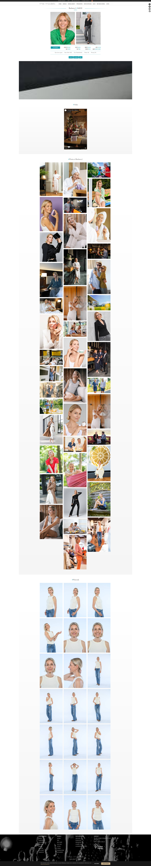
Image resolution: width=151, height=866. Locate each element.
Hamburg (41, 840)
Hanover (41, 848)
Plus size (59, 844)
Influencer (60, 852)
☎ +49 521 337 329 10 (76, 0)
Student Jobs (79, 844)
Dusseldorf (42, 842)
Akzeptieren (106, 863)
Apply (69, 0)
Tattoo (59, 846)
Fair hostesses (88, 3)
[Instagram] (150, 11)
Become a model (101, 3)
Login (107, 3)
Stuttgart (41, 850)
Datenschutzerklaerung (45, 864)
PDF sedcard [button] (55, 47)
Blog (94, 3)
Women (59, 838)
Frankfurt (41, 852)
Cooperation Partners (81, 846)
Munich (40, 846)
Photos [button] (70, 57)
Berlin (40, 838)
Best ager (59, 842)
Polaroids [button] (76, 57)
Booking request (61, 0)
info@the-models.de (101, 841)
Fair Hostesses (80, 836)
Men (58, 840)
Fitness (59, 848)
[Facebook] (150, 9)
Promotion (78, 840)
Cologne (41, 844)
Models (65, 3)
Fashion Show (60, 850)
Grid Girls (78, 838)
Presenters (80, 3)
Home (60, 3)
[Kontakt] (150, 4)
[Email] (150, 7)
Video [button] (81, 57)
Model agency (71, 3)
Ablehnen (96, 863)
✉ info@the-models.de (85, 0)
